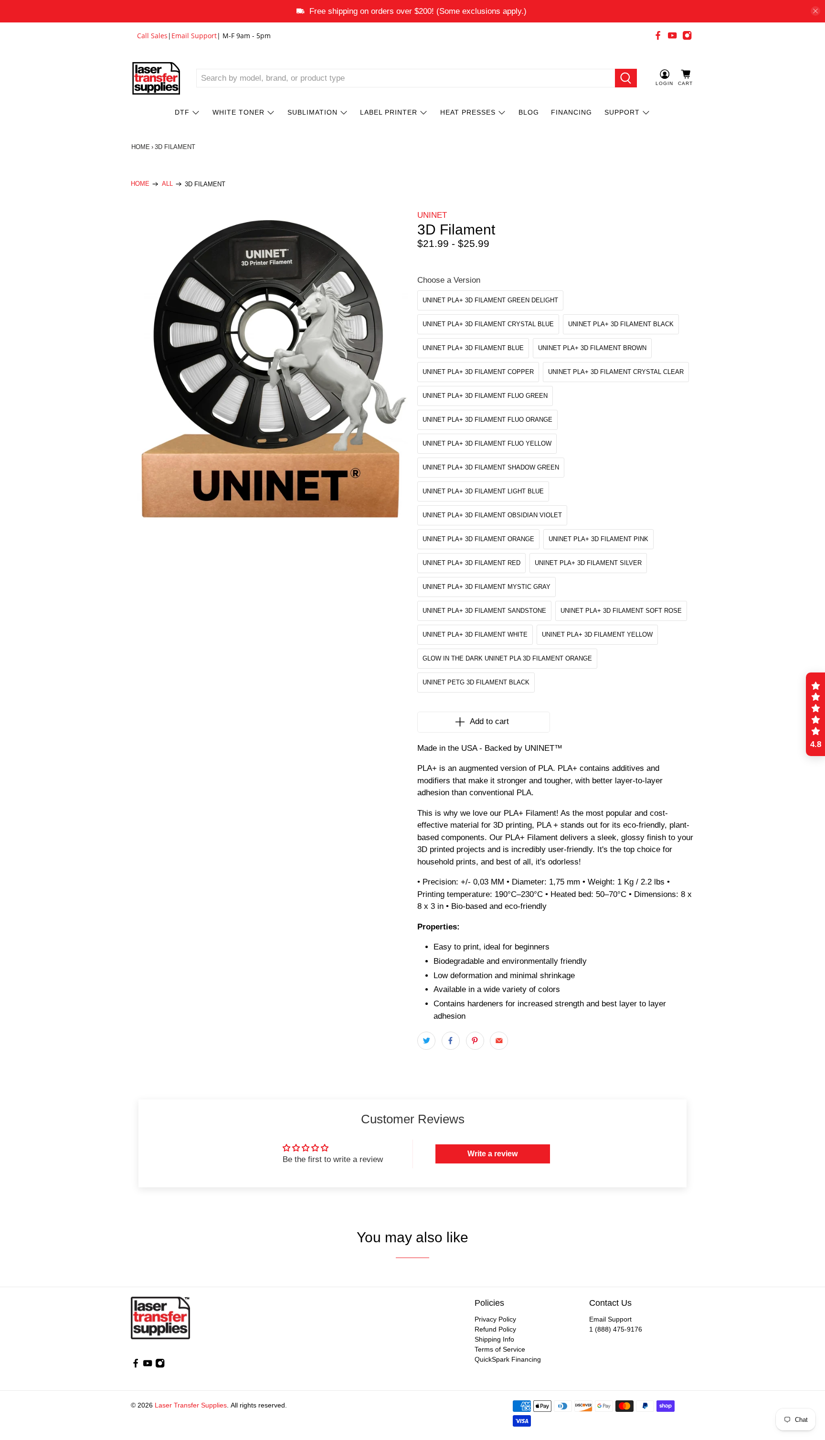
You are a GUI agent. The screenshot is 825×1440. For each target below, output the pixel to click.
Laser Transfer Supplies (191, 1405)
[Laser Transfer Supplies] (156, 78)
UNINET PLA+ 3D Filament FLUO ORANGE (487, 419)
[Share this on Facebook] (451, 1041)
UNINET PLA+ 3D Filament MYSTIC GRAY (486, 586)
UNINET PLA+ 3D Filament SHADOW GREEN (491, 467)
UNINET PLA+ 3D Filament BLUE (473, 348)
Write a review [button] (492, 1154)
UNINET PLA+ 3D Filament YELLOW (597, 634)
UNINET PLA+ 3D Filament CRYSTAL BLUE (488, 324)
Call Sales (152, 35)
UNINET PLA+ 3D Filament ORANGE (478, 539)
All (167, 184)
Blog (528, 112)
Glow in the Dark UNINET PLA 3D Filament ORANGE (507, 658)
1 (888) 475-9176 (615, 1329)
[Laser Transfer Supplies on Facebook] (658, 35)
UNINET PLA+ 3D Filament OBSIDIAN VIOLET (492, 515)
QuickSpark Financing (508, 1359)
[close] (815, 11)
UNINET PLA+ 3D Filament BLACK (621, 324)
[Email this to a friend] (499, 1041)
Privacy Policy (495, 1319)
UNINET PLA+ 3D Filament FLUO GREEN (485, 395)
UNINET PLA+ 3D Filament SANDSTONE (484, 610)
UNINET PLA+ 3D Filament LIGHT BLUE (483, 491)
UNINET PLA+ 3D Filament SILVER (588, 562)
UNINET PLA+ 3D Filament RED (471, 562)
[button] (815, 714)
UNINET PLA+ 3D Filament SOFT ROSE (621, 610)
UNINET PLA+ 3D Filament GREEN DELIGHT (490, 300)
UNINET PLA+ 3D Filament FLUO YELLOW (487, 443)
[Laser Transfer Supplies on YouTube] (672, 35)
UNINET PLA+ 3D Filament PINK (598, 539)
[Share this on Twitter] (426, 1041)
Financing (571, 112)
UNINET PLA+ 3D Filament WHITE (475, 634)
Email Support (194, 35)
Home (140, 146)
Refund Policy (495, 1329)
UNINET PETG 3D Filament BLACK (476, 682)
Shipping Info (494, 1339)
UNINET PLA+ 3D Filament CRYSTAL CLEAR (616, 371)
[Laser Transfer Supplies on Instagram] (687, 35)
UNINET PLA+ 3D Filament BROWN (592, 348)
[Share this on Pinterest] (475, 1041)
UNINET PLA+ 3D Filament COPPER (478, 371)
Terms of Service (500, 1349)
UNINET (432, 215)
